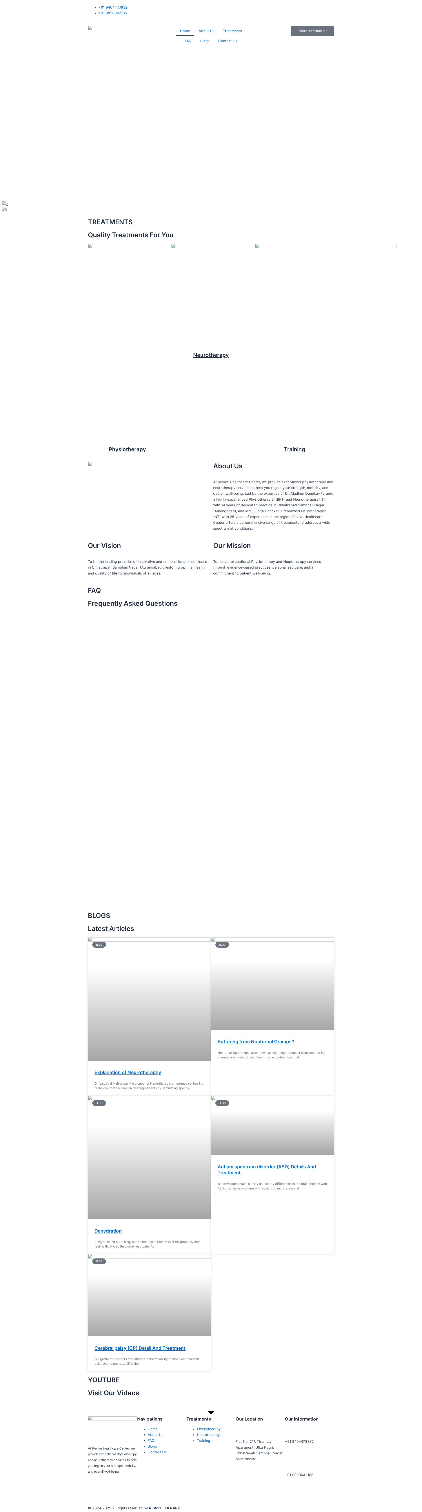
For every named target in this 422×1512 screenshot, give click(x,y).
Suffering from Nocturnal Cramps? (256, 1041)
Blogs (204, 41)
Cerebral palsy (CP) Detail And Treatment (140, 1348)
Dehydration (108, 1231)
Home (185, 31)
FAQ (188, 41)
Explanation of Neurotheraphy (128, 1072)
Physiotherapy (127, 449)
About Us (206, 31)
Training (294, 449)
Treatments (232, 31)
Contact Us (227, 41)
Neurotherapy (211, 355)
